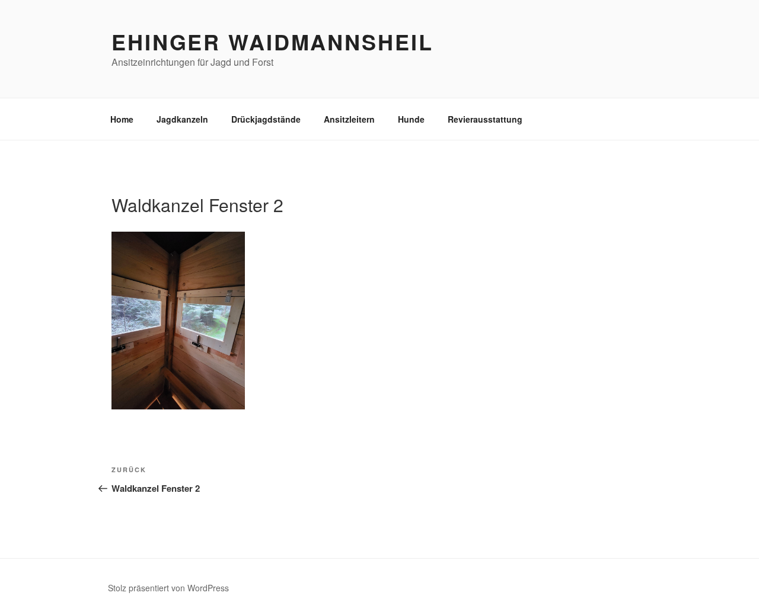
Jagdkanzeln (182, 119)
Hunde (411, 119)
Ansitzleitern (349, 119)
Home (121, 119)
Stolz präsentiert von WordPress (168, 588)
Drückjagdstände (266, 119)
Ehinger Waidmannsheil (272, 41)
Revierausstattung (485, 119)
